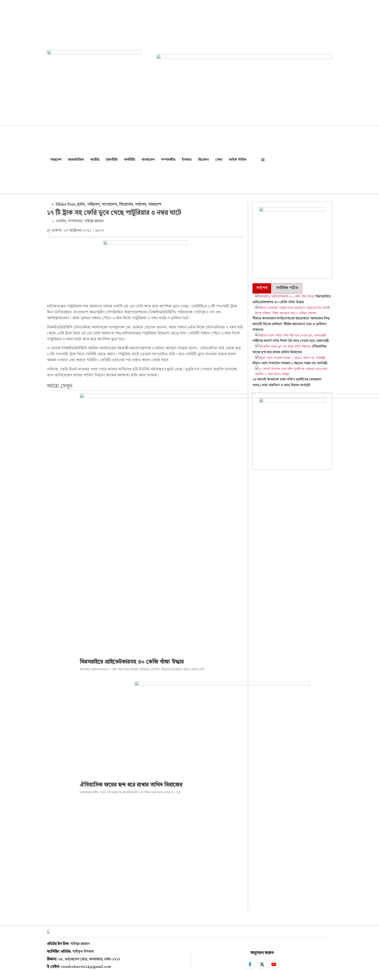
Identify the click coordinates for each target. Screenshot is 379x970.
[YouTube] (274, 964)
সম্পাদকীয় (168, 160)
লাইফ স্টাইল (237, 160)
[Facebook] (250, 964)
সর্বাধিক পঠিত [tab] (287, 288)
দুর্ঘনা (81, 204)
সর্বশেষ (140, 204)
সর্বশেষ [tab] (262, 288)
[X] (262, 964)
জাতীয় (94, 160)
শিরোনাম (126, 204)
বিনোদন (203, 160)
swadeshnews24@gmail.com (86, 967)
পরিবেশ (93, 204)
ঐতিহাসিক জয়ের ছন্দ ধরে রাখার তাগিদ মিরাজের (131, 785)
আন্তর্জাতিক (76, 160)
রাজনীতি (112, 160)
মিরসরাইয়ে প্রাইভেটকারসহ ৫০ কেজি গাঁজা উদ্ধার (132, 662)
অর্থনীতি (129, 160)
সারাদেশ (55, 160)
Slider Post (65, 204)
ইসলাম (186, 160)
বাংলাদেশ (148, 160)
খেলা (218, 160)
